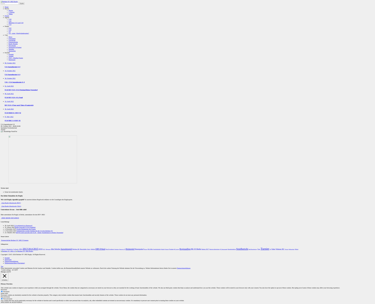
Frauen (7, 16)
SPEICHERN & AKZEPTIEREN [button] (11, 302)
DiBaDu (93, 249)
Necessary (6, 291)
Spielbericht (242, 249)
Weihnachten (291, 249)
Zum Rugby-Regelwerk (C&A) (11, 206)
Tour (258, 249)
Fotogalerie (12, 38)
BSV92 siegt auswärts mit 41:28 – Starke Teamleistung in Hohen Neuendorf (39, 232)
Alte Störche (55, 249)
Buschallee (83, 249)
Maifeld (163, 249)
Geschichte (12, 40)
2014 (30, 249)
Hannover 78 (122, 249)
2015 (35, 248)
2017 (44, 249)
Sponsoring (12, 51)
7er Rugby (16, 249)
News (10, 37)
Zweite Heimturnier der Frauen (26, 229)
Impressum (12, 60)
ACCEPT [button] (15, 270)
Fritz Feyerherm (110, 249)
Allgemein (48, 249)
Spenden (11, 49)
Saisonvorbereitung (214, 249)
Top (2, 266)
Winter (296, 249)
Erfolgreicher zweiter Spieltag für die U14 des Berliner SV (35, 231)
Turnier (265, 248)
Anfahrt (11, 56)
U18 (10, 19)
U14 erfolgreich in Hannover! (23, 225)
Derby (88, 249)
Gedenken (116, 249)
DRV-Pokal (100, 249)
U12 (10, 28)
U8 (10, 31)
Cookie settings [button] (6, 270)
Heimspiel (130, 249)
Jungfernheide (157, 249)
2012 (20, 249)
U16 (10, 21)
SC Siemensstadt (223, 249)
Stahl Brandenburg (253, 249)
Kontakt (11, 54)
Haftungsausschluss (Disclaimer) (15, 263)
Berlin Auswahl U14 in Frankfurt (25, 227)
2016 (41, 249)
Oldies (11, 14)
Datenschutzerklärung (11, 261)
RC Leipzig (176, 249)
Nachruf (167, 249)
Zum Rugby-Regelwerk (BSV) (11, 203)
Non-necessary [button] (5, 297)
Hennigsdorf (139, 249)
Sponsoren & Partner (15, 47)
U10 (10, 30)
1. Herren (3, 249)
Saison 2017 (205, 249)
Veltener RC (280, 249)
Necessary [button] (4, 289)
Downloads (12, 45)
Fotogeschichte (13, 42)
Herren (11, 10)
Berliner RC (76, 249)
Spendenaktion (232, 249)
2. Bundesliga (9, 249)
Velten (273, 249)
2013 (25, 248)
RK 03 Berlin (196, 249)
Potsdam (171, 249)
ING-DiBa (150, 249)
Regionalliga (185, 249)
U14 (10, 24)
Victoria (286, 249)
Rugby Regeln (13, 44)
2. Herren (11, 12)
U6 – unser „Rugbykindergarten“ (19, 33)
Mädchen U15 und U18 (16, 23)
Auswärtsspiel (66, 249)
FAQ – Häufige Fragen (16, 58)
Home (6, 7)
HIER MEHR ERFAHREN (10, 218)
